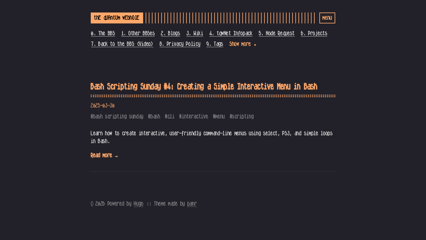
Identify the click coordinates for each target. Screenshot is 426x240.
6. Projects (314, 33)
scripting (243, 116)
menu (220, 116)
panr (192, 203)
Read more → (104, 155)
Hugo (138, 203)
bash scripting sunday (118, 116)
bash (155, 116)
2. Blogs (170, 33)
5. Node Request (277, 33)
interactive (195, 116)
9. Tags (214, 44)
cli (171, 116)
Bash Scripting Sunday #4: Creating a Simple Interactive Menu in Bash (204, 86)
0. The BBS (103, 33)
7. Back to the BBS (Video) (122, 44)
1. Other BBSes (138, 33)
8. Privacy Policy (180, 44)
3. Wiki (194, 33)
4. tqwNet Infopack (231, 33)
